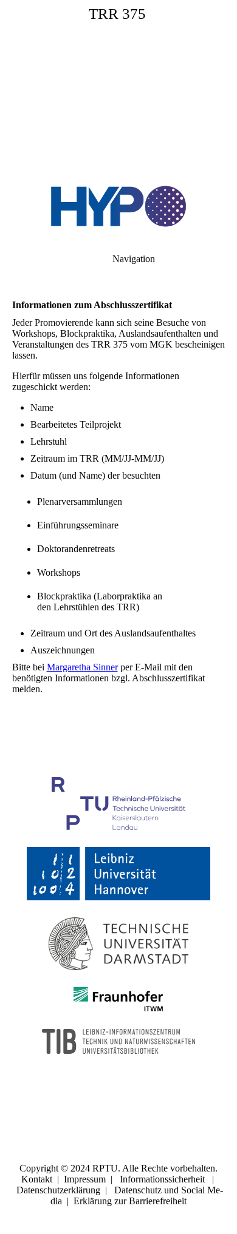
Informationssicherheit (162, 1179)
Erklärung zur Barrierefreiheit (130, 1201)
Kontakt (36, 1179)
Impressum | (92, 1179)
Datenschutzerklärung (58, 1190)
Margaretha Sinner (82, 667)
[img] (118, 85)
